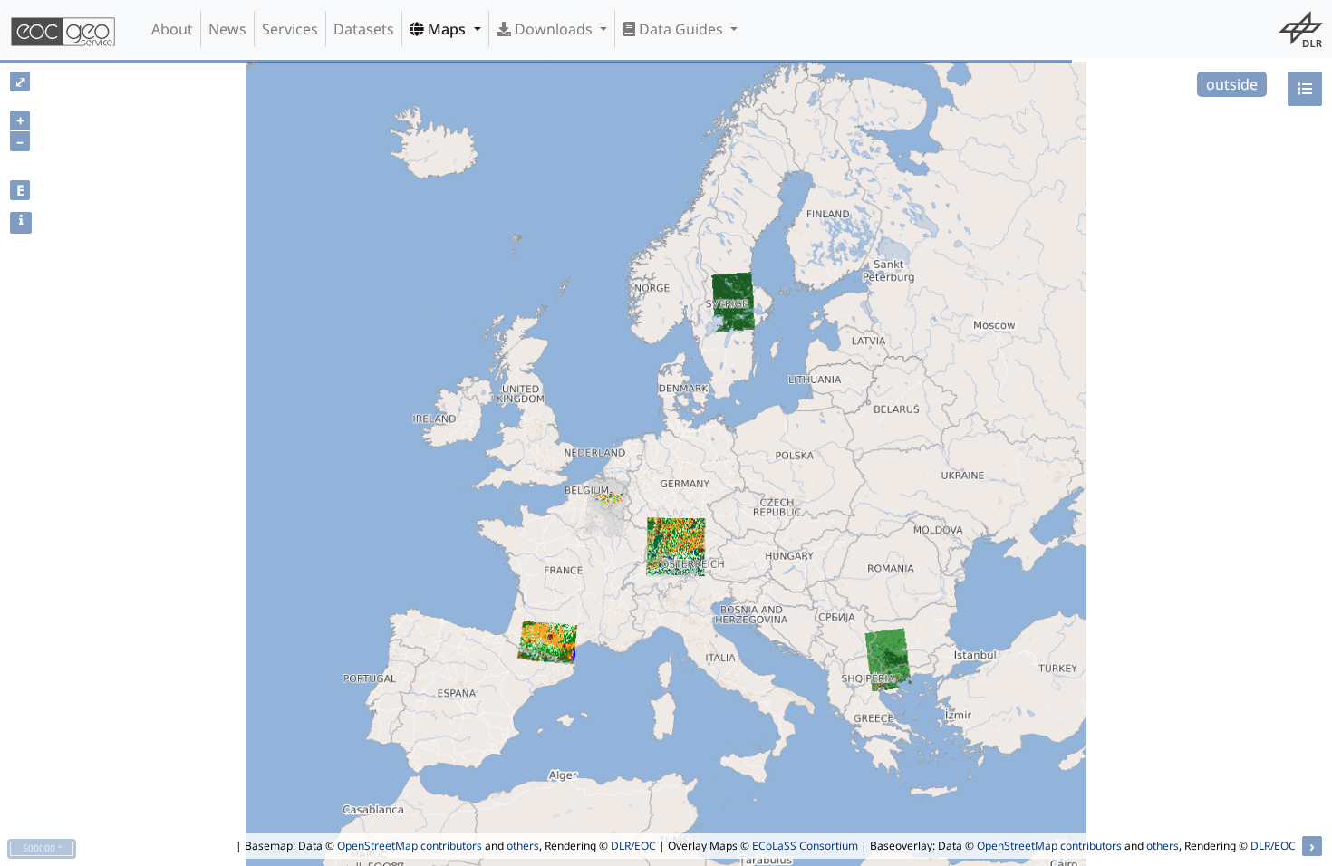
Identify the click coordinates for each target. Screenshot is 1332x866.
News (227, 29)
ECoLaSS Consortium (805, 845)
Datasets (363, 29)
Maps (446, 29)
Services (290, 29)
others (523, 845)
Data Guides (681, 29)
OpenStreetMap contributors (409, 845)
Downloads (553, 29)
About (172, 29)
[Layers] (1305, 89)
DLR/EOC (633, 845)
